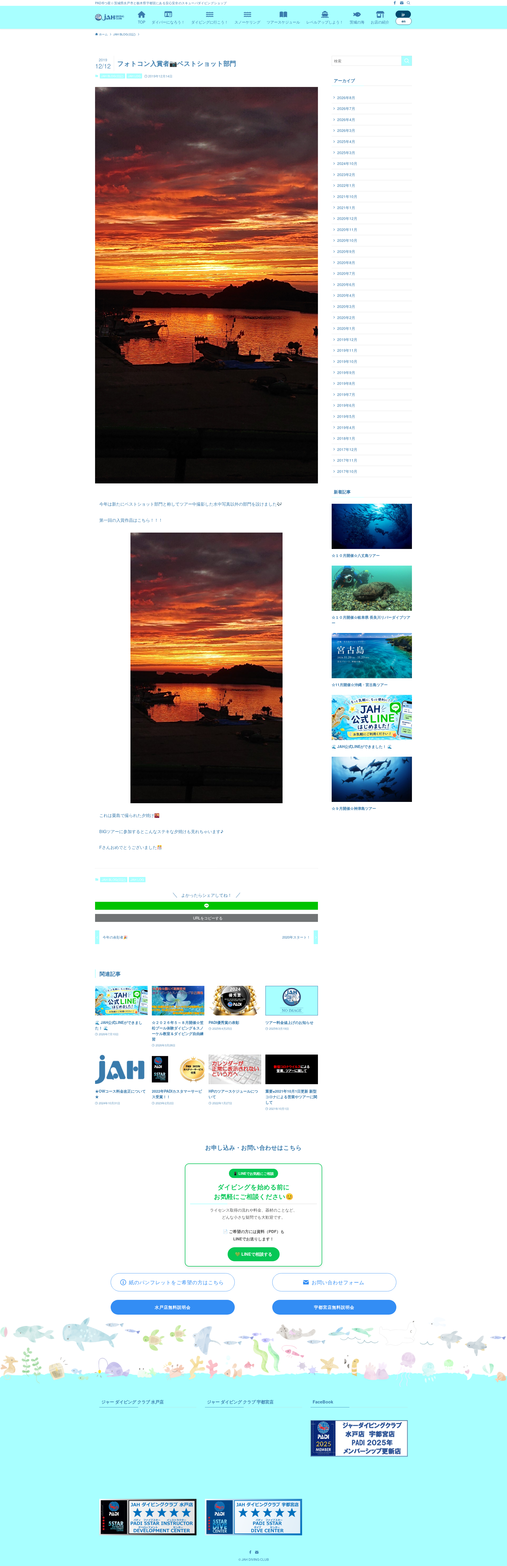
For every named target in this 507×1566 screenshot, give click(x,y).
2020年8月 (346, 262)
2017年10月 (347, 471)
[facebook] (394, 3)
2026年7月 (346, 108)
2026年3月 (346, 130)
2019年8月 (346, 383)
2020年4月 (346, 295)
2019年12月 (347, 339)
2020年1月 (346, 328)
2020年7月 (346, 273)
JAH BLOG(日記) (112, 76)
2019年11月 (347, 350)
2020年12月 (347, 218)
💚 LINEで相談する (253, 1254)
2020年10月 (347, 240)
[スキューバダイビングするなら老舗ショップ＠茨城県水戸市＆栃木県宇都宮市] (109, 17)
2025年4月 (346, 141)
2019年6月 (346, 405)
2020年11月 (347, 229)
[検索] (408, 3)
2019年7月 (346, 394)
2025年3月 (346, 152)
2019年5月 (346, 416)
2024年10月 (347, 163)
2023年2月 (346, 174)
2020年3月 (346, 306)
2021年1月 (346, 207)
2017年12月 (347, 449)
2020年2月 (346, 317)
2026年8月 (346, 97)
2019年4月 (346, 427)
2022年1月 (346, 185)
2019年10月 (347, 361)
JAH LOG (134, 76)
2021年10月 (347, 196)
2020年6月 (346, 284)
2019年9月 (346, 372)
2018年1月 (346, 438)
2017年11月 (347, 460)
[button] (206, 906)
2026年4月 (346, 119)
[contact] (401, 3)
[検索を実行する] (406, 61)
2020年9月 (346, 251)
